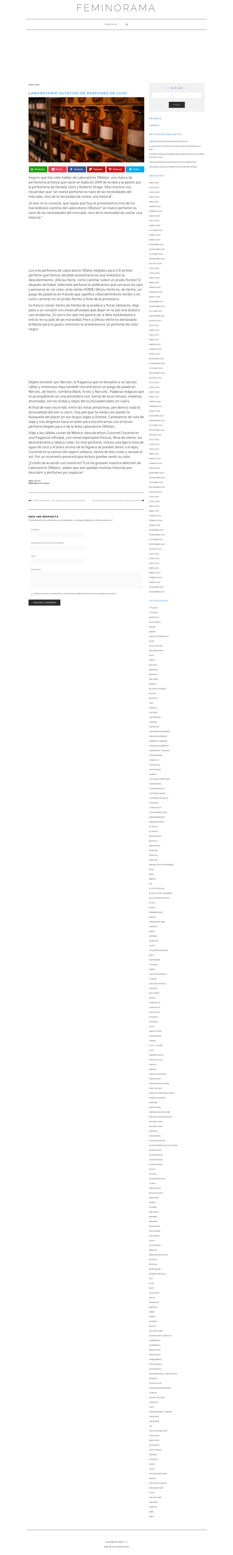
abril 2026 (154, 182)
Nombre (35, 530)
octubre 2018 (156, 254)
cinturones (155, 769)
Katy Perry (154, 993)
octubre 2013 (156, 539)
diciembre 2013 (156, 530)
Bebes (152, 660)
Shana (152, 1316)
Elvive (152, 907)
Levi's (151, 1026)
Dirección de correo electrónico (48, 543)
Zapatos (153, 1507)
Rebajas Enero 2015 (158, 1255)
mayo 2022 (154, 220)
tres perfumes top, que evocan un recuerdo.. (59, 501)
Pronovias (154, 1226)
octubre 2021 (156, 230)
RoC (151, 1278)
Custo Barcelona (158, 812)
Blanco (153, 684)
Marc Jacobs (155, 1088)
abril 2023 (154, 201)
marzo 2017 (155, 344)
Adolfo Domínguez (159, 636)
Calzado (153, 712)
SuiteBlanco (155, 1369)
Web (33, 556)
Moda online (155, 1164)
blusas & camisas (157, 688)
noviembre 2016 (157, 363)
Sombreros (154, 1345)
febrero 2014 (155, 520)
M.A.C (151, 1050)
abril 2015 (154, 454)
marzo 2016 (155, 401)
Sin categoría (44, 483)
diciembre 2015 (156, 416)
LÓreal (152, 1040)
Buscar (176, 105)
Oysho (152, 1183)
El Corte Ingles (156, 888)
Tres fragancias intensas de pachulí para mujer (172, 162)
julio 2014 (154, 496)
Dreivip (152, 879)
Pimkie (152, 1202)
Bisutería (153, 679)
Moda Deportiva (157, 1140)
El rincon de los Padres (160, 893)
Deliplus (153, 841)
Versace (153, 1454)
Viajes (152, 1464)
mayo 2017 (154, 335)
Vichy (152, 1469)
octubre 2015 (156, 425)
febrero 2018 (155, 292)
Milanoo (153, 1131)
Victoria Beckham (158, 1473)
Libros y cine (155, 1031)
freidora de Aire (157, 922)
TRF (150, 1426)
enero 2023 (154, 216)
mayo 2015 (154, 449)
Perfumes (154, 1197)
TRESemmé (154, 1416)
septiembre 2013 (157, 544)
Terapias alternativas (160, 1388)
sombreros (154, 1340)
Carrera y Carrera (158, 741)
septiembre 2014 (157, 487)
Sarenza (153, 1307)
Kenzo (152, 998)
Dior (151, 869)
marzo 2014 (155, 515)
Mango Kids (155, 1079)
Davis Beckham (156, 822)
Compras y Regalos (158, 798)
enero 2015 (154, 468)
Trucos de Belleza (158, 1431)
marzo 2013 (155, 573)
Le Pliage (153, 1017)
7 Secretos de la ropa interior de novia (168, 141)
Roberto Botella (157, 1274)
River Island (155, 1269)
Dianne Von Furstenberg (161, 864)
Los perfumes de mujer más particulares (116, 501)
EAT (150, 883)
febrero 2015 (155, 463)
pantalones (155, 1188)
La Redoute (154, 1002)
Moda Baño (155, 1136)
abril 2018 (154, 282)
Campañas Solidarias (159, 731)
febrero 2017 (155, 349)
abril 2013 (154, 568)
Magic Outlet (156, 1059)
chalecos (154, 760)
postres (153, 1207)
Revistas (153, 1264)
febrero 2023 (155, 211)
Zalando (153, 1502)
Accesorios (155, 622)
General (153, 936)
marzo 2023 (155, 206)
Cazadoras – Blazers (159, 750)
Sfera (152, 1312)
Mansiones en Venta (159, 1083)
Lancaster (154, 1012)
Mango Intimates (157, 1074)
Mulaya (152, 1174)
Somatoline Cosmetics (160, 1335)
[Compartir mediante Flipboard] (96, 169)
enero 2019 (154, 239)
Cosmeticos (155, 807)
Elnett (152, 903)
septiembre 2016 (157, 373)
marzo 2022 (155, 225)
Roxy (151, 1283)
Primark (153, 1216)
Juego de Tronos (157, 983)
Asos (151, 655)
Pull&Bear (154, 1236)
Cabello (153, 707)
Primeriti (153, 1221)
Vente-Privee (155, 1450)
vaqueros (154, 1445)
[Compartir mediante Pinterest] (115, 169)
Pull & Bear (154, 1231)
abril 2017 (154, 339)
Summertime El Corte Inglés (163, 1373)
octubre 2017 (156, 311)
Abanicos (154, 617)
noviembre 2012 (157, 592)
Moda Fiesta (155, 1150)
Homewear (154, 960)
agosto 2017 (155, 320)
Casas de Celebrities (159, 746)
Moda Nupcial (156, 1159)
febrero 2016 (155, 406)
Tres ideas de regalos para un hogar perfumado (173, 167)
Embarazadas (156, 912)
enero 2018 (154, 297)
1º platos (153, 608)
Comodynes (155, 784)
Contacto (111, 24)
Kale (125, 1541)
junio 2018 (154, 273)
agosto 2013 (155, 549)
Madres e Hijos (156, 1055)
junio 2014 (154, 501)
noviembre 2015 (157, 420)
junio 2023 (154, 192)
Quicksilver (155, 1245)
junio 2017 (154, 330)
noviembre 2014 (157, 477)
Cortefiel (154, 803)
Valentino (154, 1435)
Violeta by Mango (158, 1483)
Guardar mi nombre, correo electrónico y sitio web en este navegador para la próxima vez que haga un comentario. (75, 593)
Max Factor (155, 1107)
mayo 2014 (154, 506)
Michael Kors (155, 1121)
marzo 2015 (155, 458)
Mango (152, 1064)
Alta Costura (155, 646)
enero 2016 (154, 411)
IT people (153, 964)
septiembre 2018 (157, 259)
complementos (157, 788)
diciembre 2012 (156, 587)
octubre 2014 (156, 482)
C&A (151, 703)
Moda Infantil (156, 1155)
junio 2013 (154, 558)
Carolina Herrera (158, 736)
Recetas (153, 1259)
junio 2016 (154, 387)
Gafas (152, 931)
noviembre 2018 (157, 249)
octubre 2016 (156, 368)
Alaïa (151, 641)
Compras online (157, 793)
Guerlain (153, 941)
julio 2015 (154, 439)
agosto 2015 (155, 435)
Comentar (36, 569)
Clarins (152, 774)
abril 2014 (154, 511)
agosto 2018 (155, 263)
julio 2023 (154, 187)
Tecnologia (155, 1383)
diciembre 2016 (156, 358)
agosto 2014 (155, 492)
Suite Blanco (155, 1364)
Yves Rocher (155, 1497)
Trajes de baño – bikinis (160, 1412)
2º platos (153, 612)
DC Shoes (153, 826)
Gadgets (153, 926)
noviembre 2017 (157, 306)
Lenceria (153, 1021)
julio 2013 (154, 553)
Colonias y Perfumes (159, 779)
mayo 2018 (154, 278)
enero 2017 (154, 354)
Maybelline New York (159, 1112)
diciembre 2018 (156, 244)
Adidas (152, 627)
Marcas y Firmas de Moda (161, 1093)
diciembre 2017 (156, 301)
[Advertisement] (116, 53)
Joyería (152, 979)
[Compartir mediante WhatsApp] (38, 169)
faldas (152, 917)
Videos (152, 1478)
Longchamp (155, 1036)
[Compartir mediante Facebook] (77, 169)
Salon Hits (154, 1293)
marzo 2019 (155, 235)
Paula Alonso (156, 1193)
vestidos (153, 1459)
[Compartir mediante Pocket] (57, 169)
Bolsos (152, 693)
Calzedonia (155, 717)
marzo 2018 (155, 287)
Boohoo (153, 698)
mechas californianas (160, 1117)
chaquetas (154, 765)
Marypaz (153, 1102)
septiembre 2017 (157, 316)
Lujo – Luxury (156, 1045)
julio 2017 (154, 325)
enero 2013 (154, 582)
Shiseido (153, 1321)
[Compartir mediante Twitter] (135, 169)
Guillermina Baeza (158, 950)
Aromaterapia (156, 650)
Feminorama (116, 7)
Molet (152, 1169)
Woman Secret (156, 1488)
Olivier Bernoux (157, 1178)
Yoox (152, 1492)
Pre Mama (154, 1212)
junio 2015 (154, 444)
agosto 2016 (155, 377)
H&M (151, 955)
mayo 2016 (154, 392)
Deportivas (154, 845)
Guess (152, 945)
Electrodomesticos (159, 898)
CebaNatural (155, 755)
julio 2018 (154, 268)
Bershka (153, 669)
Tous (151, 1407)
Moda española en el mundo (163, 1145)
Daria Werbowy (157, 817)
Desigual (153, 850)
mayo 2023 (154, 197)
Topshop (153, 1402)
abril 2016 (154, 396)
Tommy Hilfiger (157, 1397)
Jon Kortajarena (157, 974)
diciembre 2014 (156, 473)
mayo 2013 (154, 563)
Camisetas (154, 726)
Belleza (153, 665)
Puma (152, 1240)
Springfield (154, 1350)
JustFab (153, 988)
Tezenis (152, 1393)
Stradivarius (155, 1359)
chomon (37, 481)
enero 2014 (154, 525)
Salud (152, 1297)
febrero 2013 (155, 577)
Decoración (155, 836)
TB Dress (153, 1378)
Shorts (152, 1326)
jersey (152, 969)
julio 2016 (154, 382)
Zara (151, 1511)
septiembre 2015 (157, 430)
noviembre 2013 (157, 534)
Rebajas (153, 1250)
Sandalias (154, 1302)
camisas (153, 722)
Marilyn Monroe (157, 1098)
